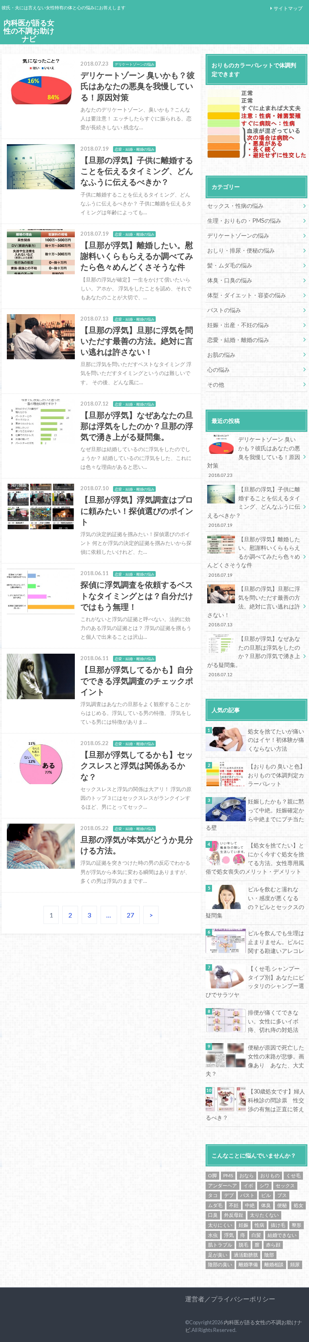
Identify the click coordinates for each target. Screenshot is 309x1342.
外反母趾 (233, 1215)
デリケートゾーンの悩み (238, 235)
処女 (298, 1205)
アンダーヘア (222, 1186)
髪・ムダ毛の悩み (229, 265)
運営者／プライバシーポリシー (230, 1299)
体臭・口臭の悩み (229, 280)
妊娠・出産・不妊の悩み (238, 324)
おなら (246, 1175)
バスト (247, 1195)
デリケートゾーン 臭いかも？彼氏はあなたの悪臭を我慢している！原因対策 (253, 457)
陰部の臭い (220, 1264)
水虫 (213, 1235)
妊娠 (243, 1225)
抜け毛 (278, 1225)
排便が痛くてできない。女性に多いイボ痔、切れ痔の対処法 (273, 1021)
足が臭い (217, 1255)
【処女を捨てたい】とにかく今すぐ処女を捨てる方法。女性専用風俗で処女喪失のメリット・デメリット (255, 858)
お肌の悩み (221, 354)
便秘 (282, 1205)
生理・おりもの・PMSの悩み (244, 220)
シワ (264, 1186)
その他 (215, 384)
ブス (282, 1195)
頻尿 (295, 1264)
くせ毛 (293, 1175)
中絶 (250, 1205)
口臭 (213, 1215)
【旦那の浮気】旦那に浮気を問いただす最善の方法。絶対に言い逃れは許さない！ (253, 606)
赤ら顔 (273, 1245)
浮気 (229, 1235)
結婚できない (282, 1235)
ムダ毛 (215, 1205)
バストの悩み (224, 310)
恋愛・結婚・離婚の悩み (238, 339)
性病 (259, 1225)
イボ (248, 1186)
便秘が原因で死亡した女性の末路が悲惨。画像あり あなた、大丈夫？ (255, 1060)
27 (130, 915)
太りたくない (264, 1215)
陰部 (269, 1255)
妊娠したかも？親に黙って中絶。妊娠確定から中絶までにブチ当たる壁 (255, 814)
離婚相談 (274, 1264)
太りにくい (220, 1225)
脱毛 (243, 1245)
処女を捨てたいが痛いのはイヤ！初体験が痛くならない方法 (276, 740)
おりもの (270, 1175)
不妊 (234, 1205)
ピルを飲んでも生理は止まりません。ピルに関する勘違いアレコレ (276, 942)
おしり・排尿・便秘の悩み (241, 250)
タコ (213, 1195)
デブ (229, 1195)
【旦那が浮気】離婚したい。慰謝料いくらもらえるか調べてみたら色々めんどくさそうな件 (253, 557)
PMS (228, 1175)
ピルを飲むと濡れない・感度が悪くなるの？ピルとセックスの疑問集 (255, 902)
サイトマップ (288, 8)
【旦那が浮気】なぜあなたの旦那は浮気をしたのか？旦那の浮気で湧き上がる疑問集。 (253, 656)
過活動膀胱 (246, 1255)
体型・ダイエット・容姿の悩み (246, 295)
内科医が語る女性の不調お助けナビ (29, 31)
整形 (296, 1225)
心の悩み (218, 369)
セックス (285, 1186)
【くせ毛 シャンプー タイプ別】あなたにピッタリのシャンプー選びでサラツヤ (255, 981)
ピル (266, 1195)
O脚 (212, 1175)
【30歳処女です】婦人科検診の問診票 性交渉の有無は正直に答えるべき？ (255, 1104)
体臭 (266, 1205)
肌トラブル (220, 1245)
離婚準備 (248, 1264)
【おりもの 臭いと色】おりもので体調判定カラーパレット (276, 775)
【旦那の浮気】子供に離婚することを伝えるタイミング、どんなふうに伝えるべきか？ (253, 507)
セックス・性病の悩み (235, 205)
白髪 (256, 1235)
